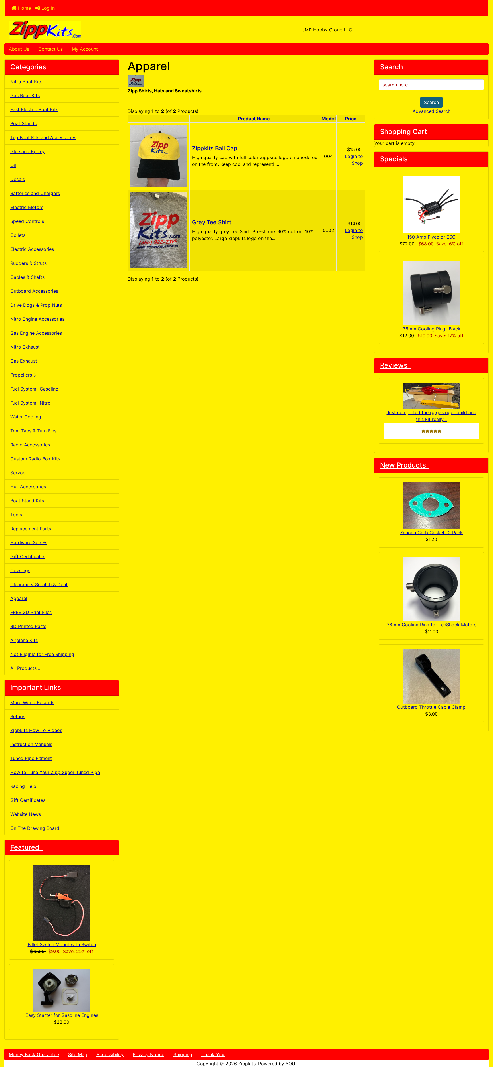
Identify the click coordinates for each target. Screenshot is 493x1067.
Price (351, 118)
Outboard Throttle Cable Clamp (431, 707)
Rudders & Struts (28, 263)
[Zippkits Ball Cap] (158, 155)
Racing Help (23, 786)
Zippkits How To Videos (36, 730)
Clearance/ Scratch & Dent (39, 584)
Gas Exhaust (23, 361)
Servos (17, 472)
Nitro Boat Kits (26, 81)
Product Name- (255, 118)
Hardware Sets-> (28, 542)
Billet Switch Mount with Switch (62, 944)
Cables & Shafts (27, 277)
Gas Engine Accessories (36, 333)
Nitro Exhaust (25, 347)
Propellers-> (23, 375)
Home (24, 8)
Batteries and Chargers (35, 193)
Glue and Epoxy (27, 151)
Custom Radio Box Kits (35, 459)
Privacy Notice (148, 1054)
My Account (85, 49)
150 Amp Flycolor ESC (431, 237)
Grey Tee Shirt (211, 222)
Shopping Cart (405, 131)
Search (431, 102)
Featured (26, 847)
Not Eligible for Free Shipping (42, 654)
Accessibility (110, 1054)
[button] (482, 1038)
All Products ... (25, 668)
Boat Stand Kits (27, 500)
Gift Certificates (27, 556)
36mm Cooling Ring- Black (431, 329)
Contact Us (50, 49)
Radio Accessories (30, 445)
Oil (13, 165)
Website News (25, 814)
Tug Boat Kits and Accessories (43, 137)
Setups (17, 716)
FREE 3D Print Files (31, 612)
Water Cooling (25, 417)
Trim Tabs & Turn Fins (33, 431)
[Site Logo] (85, 30)
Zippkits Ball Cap (214, 148)
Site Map (77, 1054)
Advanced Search (431, 111)
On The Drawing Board (34, 828)
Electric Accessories (32, 249)
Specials (395, 159)
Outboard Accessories (34, 291)
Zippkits (247, 1063)
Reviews (395, 365)
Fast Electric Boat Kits (34, 109)
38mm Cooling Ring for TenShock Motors (431, 624)
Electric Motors (26, 207)
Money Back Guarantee (34, 1054)
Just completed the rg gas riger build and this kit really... (431, 416)
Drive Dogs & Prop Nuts (36, 305)
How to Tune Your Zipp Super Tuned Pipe (55, 772)
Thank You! (213, 1054)
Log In (47, 8)
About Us (19, 49)
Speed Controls (27, 221)
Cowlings (20, 570)
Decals (17, 179)
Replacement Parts (30, 528)
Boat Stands (23, 123)
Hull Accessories (28, 486)
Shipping (182, 1054)
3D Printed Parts (28, 626)
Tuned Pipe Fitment (31, 758)
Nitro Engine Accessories (37, 319)
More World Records (32, 702)
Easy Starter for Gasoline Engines (61, 1015)
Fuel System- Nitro (30, 403)
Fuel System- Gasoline (34, 389)
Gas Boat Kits (25, 95)
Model (329, 118)
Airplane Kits (24, 640)
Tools (16, 514)
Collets (17, 235)
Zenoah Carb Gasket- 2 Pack (431, 532)
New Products (404, 465)
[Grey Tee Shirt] (158, 230)
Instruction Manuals (31, 744)
